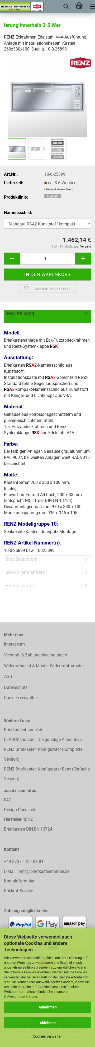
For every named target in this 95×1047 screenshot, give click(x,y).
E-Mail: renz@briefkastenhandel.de (36, 871)
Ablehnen (48, 1023)
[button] (12, 259)
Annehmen (48, 1007)
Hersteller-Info (20, 585)
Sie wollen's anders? (26, 572)
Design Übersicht (19, 809)
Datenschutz (15, 687)
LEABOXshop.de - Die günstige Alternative (43, 739)
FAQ (8, 799)
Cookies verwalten (48, 1036)
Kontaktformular (19, 880)
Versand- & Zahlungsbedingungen (35, 654)
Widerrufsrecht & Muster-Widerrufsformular (44, 665)
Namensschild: (18, 212)
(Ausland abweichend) (58, 189)
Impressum (14, 644)
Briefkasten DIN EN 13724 (28, 829)
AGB (8, 676)
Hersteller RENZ (18, 819)
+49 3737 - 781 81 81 (24, 861)
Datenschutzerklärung (20, 996)
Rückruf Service (18, 890)
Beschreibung (19, 313)
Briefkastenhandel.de (23, 729)
